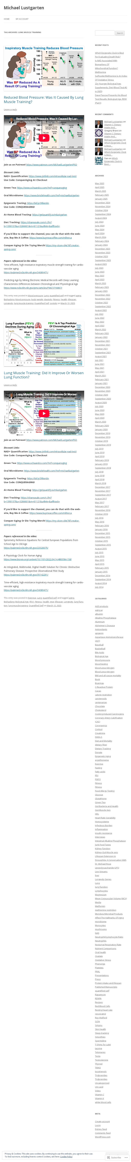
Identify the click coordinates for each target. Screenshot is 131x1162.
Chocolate (100, 706)
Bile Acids (99, 652)
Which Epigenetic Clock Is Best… (113, 161)
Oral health (100, 952)
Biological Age (22, 601)
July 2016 (99, 517)
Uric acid (99, 1086)
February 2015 (102, 567)
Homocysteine (102, 821)
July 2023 (99, 268)
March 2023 (100, 283)
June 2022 (99, 318)
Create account (102, 1121)
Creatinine (100, 733)
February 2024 (102, 241)
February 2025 (102, 195)
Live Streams (101, 871)
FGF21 (98, 779)
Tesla (97, 1056)
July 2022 (99, 314)
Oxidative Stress (103, 960)
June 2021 (99, 364)
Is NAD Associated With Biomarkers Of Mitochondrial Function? (106, 64)
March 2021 (100, 375)
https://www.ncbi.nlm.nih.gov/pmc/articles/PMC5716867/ (33, 287)
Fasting (98, 767)
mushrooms (101, 929)
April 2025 (99, 187)
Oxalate (99, 956)
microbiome (100, 921)
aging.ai (99, 610)
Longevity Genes (103, 879)
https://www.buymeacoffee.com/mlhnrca (51, 237)
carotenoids (101, 698)
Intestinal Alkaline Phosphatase (110, 840)
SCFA (97, 1021)
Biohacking (9, 299)
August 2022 (101, 310)
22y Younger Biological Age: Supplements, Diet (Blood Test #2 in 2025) (111, 87)
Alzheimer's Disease (105, 625)
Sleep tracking (102, 1033)
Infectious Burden (103, 825)
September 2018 (103, 467)
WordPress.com (102, 1136)
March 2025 (100, 191)
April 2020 (99, 417)
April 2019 (99, 456)
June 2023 (99, 271)
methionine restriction (105, 910)
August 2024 (101, 218)
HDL (97, 813)
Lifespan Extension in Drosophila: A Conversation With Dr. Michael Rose (110, 860)
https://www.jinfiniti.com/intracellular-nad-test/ (53, 176)
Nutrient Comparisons (105, 948)
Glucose (99, 794)
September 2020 (103, 398)
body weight (37, 299)
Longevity (8, 303)
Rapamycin (100, 994)
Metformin (100, 906)
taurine (98, 1048)
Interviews (100, 837)
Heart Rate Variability (105, 817)
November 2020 (102, 391)
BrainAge (99, 683)
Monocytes (100, 925)
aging (78, 295)
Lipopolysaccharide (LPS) (107, 867)
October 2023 (101, 256)
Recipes (99, 1002)
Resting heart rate (103, 1010)
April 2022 (99, 325)
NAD (97, 933)
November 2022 (102, 298)
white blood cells (103, 1102)
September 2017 (103, 494)
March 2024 (100, 237)
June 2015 (99, 556)
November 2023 (102, 252)
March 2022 (100, 329)
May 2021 (99, 368)
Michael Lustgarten (24, 8)
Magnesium (100, 894)
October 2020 (101, 394)
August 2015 (101, 548)
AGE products (101, 606)
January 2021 (101, 383)
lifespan (72, 299)
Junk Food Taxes (103, 844)
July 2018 (99, 471)
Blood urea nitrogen (104, 671)
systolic (53, 303)
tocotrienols (101, 1071)
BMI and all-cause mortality (108, 675)
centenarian (101, 702)
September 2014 (103, 579)
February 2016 (102, 525)
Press (98, 979)
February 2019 (102, 460)
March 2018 (100, 483)
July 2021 (99, 360)
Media (98, 902)
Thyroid (98, 1063)
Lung (46, 295)
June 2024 (99, 225)
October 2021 (101, 348)
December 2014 (102, 575)
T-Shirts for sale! (103, 1044)
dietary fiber (101, 744)
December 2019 (102, 433)
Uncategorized (102, 1083)
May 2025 (99, 183)
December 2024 (102, 202)
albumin (99, 614)
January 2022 (101, 337)
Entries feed (101, 1129)
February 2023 (102, 287)
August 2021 (101, 356)
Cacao (98, 690)
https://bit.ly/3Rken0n (38, 203)
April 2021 (99, 371)
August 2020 (101, 402)
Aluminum (100, 621)
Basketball (100, 648)
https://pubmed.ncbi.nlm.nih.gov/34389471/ (26, 272)
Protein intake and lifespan (108, 983)
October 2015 (101, 541)
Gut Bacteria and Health (106, 806)
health (64, 299)
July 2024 (99, 221)
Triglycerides (101, 1075)
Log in (98, 1125)
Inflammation (101, 829)
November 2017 (102, 491)
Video (98, 1090)
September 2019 (103, 444)
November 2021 (102, 344)
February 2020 (102, 425)
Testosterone (101, 1060)
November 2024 (102, 206)
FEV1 (32, 601)
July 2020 (99, 406)
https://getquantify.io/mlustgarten (49, 214)
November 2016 (102, 510)
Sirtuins (98, 1025)
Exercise (32, 597)
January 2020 (101, 429)
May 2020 (99, 414)
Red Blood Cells (102, 1006)
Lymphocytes (101, 890)
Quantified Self (41, 303)
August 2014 (101, 583)
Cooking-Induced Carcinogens (109, 714)
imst (52, 601)
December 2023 (102, 248)
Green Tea (100, 802)
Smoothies (100, 1036)
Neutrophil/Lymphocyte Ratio (109, 936)
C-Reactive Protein (104, 687)
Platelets (99, 967)
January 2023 (101, 291)
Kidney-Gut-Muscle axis (106, 852)
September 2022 (103, 306)
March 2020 (100, 421)
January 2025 (101, 198)
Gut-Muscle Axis (103, 810)
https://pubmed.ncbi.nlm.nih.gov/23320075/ (26, 547)
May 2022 (99, 321)
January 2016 (101, 529)
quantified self (57, 295)
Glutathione (101, 798)
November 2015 (102, 537)
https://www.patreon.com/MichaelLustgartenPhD (51, 164)
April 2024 (99, 233)
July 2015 (99, 552)
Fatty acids (100, 771)
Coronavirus (101, 725)
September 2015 (103, 544)
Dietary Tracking (103, 748)
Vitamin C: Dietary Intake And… (112, 126)
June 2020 (99, 410)
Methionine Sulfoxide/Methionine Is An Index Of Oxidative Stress (111, 76)
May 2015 (99, 560)
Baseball (99, 644)
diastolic (48, 299)
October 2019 (101, 441)
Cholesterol (100, 710)
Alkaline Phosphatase (105, 617)
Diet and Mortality (103, 740)
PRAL (97, 971)
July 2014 (99, 587)
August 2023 (101, 264)
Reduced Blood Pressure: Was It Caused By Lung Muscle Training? (44, 99)
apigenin (99, 633)
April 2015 (99, 564)
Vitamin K (99, 1098)
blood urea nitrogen (104, 667)
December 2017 (102, 487)
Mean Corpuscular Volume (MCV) (111, 898)
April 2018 (99, 479)
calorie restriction (103, 694)
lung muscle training (23, 303)
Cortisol (98, 729)
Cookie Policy (66, 1156)
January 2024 (101, 244)
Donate (98, 752)
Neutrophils (100, 940)
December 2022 (102, 294)
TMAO (98, 1067)
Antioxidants (101, 629)
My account (22, 19)
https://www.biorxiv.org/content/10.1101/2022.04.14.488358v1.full (37, 559)
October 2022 (101, 302)
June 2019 (99, 452)
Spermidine (100, 1040)
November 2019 (102, 437)
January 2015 (101, 571)
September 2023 (103, 260)
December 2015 (102, 533)
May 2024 (99, 229)
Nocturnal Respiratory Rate (108, 944)
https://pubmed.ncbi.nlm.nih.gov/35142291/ (26, 574)
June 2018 (99, 475)
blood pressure (35, 295)
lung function (101, 887)
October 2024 (101, 210)
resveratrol (100, 1013)
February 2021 (102, 379)
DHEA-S (98, 737)
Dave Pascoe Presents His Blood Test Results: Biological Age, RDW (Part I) (111, 99)
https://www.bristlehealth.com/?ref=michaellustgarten (51, 195)
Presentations (102, 975)
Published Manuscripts (106, 986)
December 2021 (102, 341)
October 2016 (101, 514)
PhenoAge (100, 963)
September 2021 (103, 352)
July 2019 (99, 448)
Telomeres (100, 1052)
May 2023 (99, 275)
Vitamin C (99, 1094)
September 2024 (103, 214)
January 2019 (101, 464)
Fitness (56, 299)
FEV (96, 775)
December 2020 (102, 387)
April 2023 (99, 279)
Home (6, 19)
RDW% (98, 998)
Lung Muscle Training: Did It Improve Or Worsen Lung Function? (44, 374)
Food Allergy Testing (104, 790)
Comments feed (103, 1133)
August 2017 (101, 498)
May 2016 (99, 521)
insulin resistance (103, 833)
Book (97, 679)
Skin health (100, 1029)
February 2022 (102, 333)
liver (97, 875)
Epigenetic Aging (103, 756)
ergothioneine (102, 760)
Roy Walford (101, 1017)
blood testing (101, 664)
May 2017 (99, 502)
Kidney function (102, 848)
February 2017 (102, 506)
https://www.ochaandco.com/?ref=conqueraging (42, 187)
